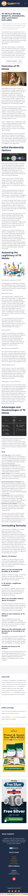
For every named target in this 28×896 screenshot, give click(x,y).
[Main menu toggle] (25, 3)
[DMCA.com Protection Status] (14, 848)
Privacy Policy (14, 862)
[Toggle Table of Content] (19, 61)
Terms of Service (14, 863)
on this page (13, 717)
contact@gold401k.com (14, 874)
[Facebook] (9, 891)
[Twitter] (12, 891)
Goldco (11, 692)
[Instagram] (15, 891)
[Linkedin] (19, 891)
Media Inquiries (14, 860)
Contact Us (14, 858)
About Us (14, 857)
